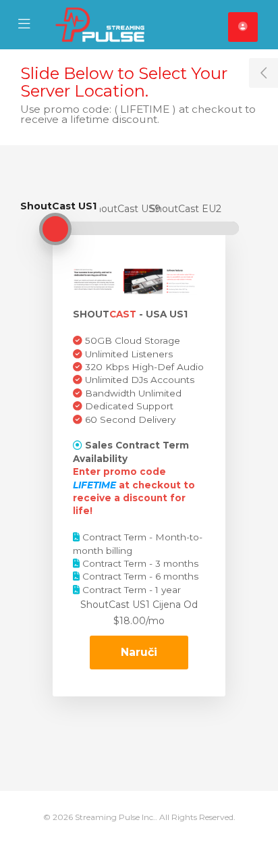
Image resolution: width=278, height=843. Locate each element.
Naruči (139, 652)
